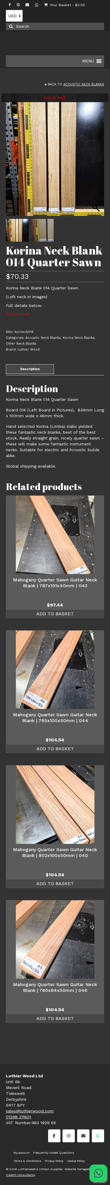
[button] (96, 157)
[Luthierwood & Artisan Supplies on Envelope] (83, 1135)
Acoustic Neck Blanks (83, 84)
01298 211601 (18, 1116)
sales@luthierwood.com (30, 1111)
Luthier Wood (29, 349)
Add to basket (55, 613)
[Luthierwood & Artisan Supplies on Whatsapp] (98, 1135)
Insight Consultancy (20, 1175)
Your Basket (67, 5)
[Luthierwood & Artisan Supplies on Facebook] (54, 1135)
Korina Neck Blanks (78, 338)
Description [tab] (30, 369)
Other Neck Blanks (21, 344)
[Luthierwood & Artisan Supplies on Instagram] (68, 1135)
